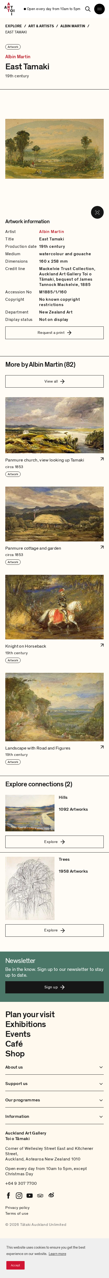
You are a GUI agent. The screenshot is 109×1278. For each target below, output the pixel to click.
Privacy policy (17, 1207)
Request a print (51, 332)
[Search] (88, 9)
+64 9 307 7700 (21, 1183)
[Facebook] (8, 1195)
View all (51, 381)
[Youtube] (29, 1195)
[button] (54, 437)
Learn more (57, 1253)
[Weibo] (51, 1195)
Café (13, 1044)
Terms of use (16, 1213)
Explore (51, 841)
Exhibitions (25, 1024)
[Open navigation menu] (99, 9)
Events (17, 1034)
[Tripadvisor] (40, 1195)
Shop (15, 1054)
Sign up (51, 987)
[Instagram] (19, 1195)
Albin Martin (17, 57)
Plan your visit (29, 1014)
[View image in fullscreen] (97, 212)
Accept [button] (15, 1265)
